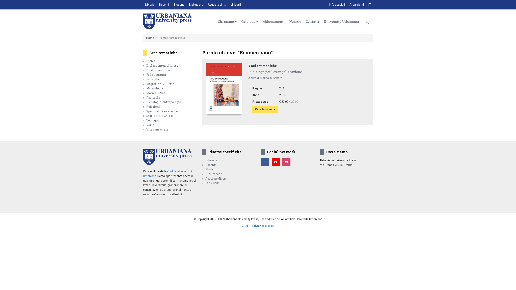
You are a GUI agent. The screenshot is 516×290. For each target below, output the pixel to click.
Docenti (164, 4)
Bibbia (151, 61)
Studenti (179, 4)
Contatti (312, 21)
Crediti (246, 225)
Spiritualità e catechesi (163, 111)
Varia (150, 125)
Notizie (295, 21)
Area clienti (357, 4)
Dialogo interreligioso (162, 65)
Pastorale (153, 97)
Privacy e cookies (263, 225)
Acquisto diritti (217, 4)
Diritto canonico (158, 70)
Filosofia (152, 79)
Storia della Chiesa (160, 116)
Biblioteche (196, 4)
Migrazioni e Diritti (160, 84)
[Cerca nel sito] (367, 22)
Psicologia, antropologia (163, 102)
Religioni (153, 107)
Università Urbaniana (341, 21)
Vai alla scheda (265, 109)
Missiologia (154, 88)
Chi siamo (226, 21)
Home (150, 37)
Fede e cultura (156, 75)
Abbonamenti (274, 21)
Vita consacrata (157, 129)
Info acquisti (337, 4)
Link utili (236, 4)
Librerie (150, 4)
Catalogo (248, 21)
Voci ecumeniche (262, 66)
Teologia (152, 120)
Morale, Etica (155, 93)
